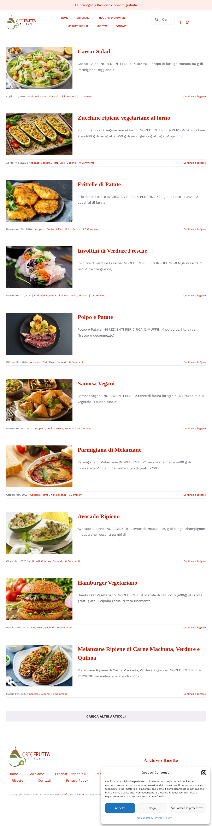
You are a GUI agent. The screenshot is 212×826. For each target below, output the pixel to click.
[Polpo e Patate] (39, 334)
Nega (152, 808)
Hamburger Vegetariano (39, 592)
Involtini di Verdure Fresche (39, 256)
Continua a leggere (194, 96)
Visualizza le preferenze (187, 808)
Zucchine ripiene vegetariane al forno (39, 123)
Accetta (120, 808)
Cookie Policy (145, 817)
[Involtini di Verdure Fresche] (39, 267)
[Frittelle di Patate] (39, 201)
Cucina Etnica (32, 280)
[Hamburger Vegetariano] (39, 599)
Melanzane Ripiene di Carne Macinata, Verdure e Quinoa (39, 651)
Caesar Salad (39, 60)
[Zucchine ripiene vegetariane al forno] (39, 134)
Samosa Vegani (39, 392)
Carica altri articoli (106, 716)
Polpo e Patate (39, 326)
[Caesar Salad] (39, 68)
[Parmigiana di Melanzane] (39, 466)
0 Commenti (86, 96)
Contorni (33, 77)
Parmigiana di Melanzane (39, 459)
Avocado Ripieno (39, 525)
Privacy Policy (163, 817)
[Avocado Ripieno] (39, 533)
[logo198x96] (21, 17)
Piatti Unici (45, 77)
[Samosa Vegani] (39, 400)
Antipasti (21, 77)
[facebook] (180, 22)
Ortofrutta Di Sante (72, 794)
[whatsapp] (187, 22)
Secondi (58, 77)
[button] (204, 773)
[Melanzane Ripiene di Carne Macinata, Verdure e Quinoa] (39, 666)
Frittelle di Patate (39, 193)
